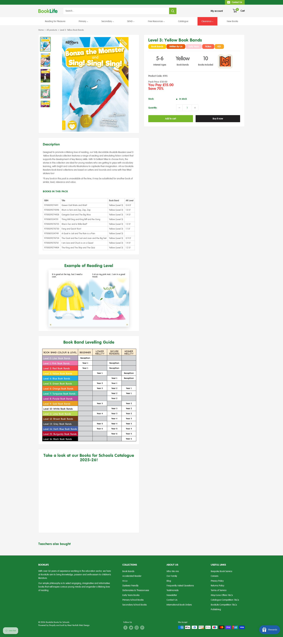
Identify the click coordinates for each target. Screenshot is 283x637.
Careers (214, 576)
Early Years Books (130, 595)
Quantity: (152, 107)
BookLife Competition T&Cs (224, 604)
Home (41, 30)
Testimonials (172, 590)
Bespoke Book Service (221, 571)
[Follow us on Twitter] (131, 628)
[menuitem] (55, 21)
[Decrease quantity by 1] (179, 108)
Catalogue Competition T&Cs (225, 599)
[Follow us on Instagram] (137, 628)
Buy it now (218, 118)
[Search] (172, 11)
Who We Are (173, 571)
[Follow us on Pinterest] (142, 628)
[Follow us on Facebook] (125, 628)
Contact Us (237, 2)
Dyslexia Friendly (130, 585)
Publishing (216, 609)
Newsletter (172, 595)
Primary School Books (133, 599)
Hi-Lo (124, 580)
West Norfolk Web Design (78, 625)
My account (217, 11)
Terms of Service (218, 590)
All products (52, 30)
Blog (169, 580)
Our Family (172, 576)
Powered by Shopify (47, 625)
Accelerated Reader (131, 576)
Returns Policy (217, 585)
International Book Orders (179, 604)
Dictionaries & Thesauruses (135, 590)
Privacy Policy (217, 580)
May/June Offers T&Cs (222, 595)
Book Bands (128, 571)
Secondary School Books (134, 604)
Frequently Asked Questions (180, 585)
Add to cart (170, 118)
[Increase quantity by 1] (195, 108)
